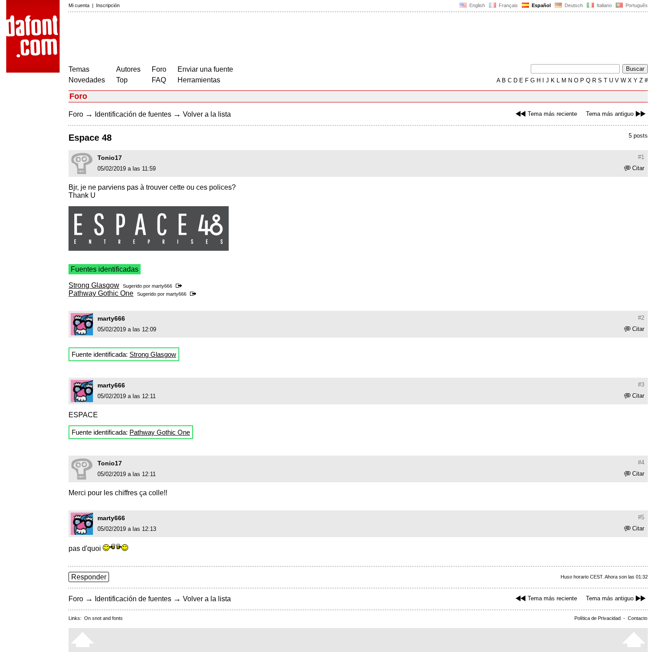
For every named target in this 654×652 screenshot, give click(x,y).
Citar (638, 168)
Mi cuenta (79, 5)
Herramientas (199, 80)
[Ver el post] (180, 286)
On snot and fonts (103, 618)
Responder (88, 577)
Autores (128, 69)
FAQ (159, 80)
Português (635, 5)
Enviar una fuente (205, 69)
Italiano (603, 5)
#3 (641, 384)
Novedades (87, 80)
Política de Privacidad (597, 618)
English (476, 5)
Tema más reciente (552, 113)
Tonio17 (109, 157)
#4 (641, 462)
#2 (641, 317)
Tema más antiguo (610, 113)
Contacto (637, 618)
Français (507, 5)
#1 (641, 157)
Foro (159, 69)
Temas (79, 69)
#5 (641, 517)
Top (122, 80)
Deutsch (573, 5)
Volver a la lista (207, 114)
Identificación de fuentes (133, 114)
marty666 (162, 286)
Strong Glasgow (94, 285)
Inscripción (108, 5)
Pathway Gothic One (101, 293)
